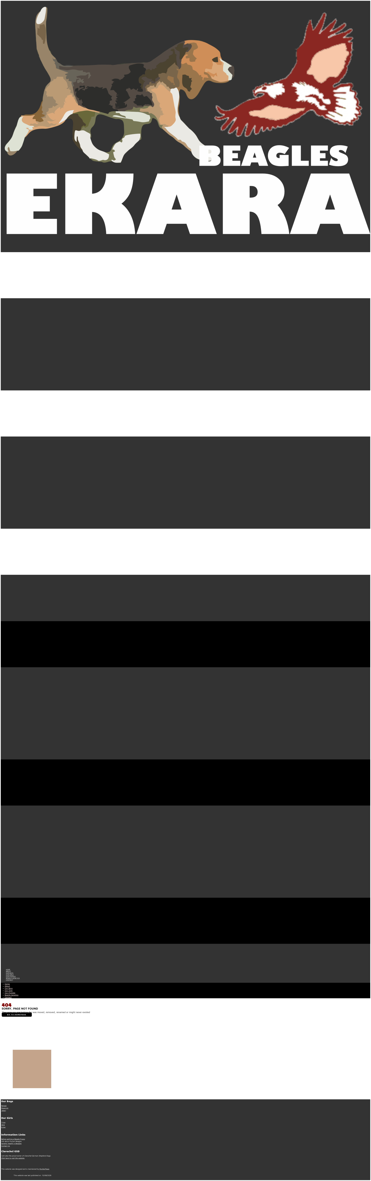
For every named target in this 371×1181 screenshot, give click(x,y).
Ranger (4, 1106)
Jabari (3, 1111)
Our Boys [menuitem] (9, 988)
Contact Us (5, 1146)
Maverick (4, 1108)
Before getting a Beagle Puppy (13, 1139)
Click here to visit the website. (13, 1158)
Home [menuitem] (7, 984)
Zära (3, 1125)
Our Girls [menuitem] (8, 990)
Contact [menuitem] (9, 980)
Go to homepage (16, 1014)
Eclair (3, 1127)
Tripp (3, 1122)
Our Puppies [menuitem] (10, 993)
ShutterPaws (44, 1169)
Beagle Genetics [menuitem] (11, 995)
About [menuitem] (7, 986)
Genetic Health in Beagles (11, 1144)
